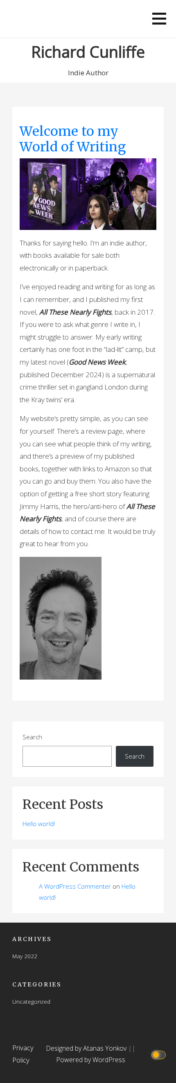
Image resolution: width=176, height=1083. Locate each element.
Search (32, 737)
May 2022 (24, 956)
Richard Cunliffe (88, 51)
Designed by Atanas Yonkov (87, 1048)
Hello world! (39, 824)
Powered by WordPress (90, 1059)
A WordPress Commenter (75, 886)
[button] (159, 18)
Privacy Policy (23, 1054)
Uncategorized (31, 1001)
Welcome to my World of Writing (73, 139)
